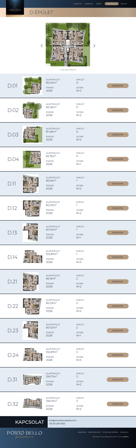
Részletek (117, 86)
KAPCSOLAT (112, 4)
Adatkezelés (82, 432)
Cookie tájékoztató (94, 432)
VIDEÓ (98, 4)
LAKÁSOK (89, 4)
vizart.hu (126, 437)
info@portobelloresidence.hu (63, 420)
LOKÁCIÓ (77, 4)
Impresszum (124, 432)
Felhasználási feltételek (110, 432)
